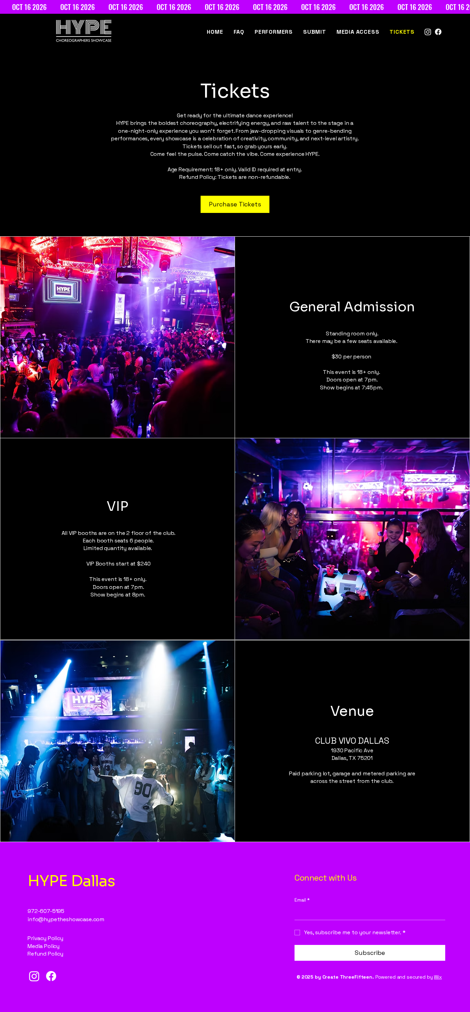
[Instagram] (428, 32)
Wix (438, 977)
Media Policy (44, 946)
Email (302, 900)
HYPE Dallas (71, 881)
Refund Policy (45, 953)
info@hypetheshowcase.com (66, 919)
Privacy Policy (45, 938)
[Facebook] (438, 32)
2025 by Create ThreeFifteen (336, 977)
